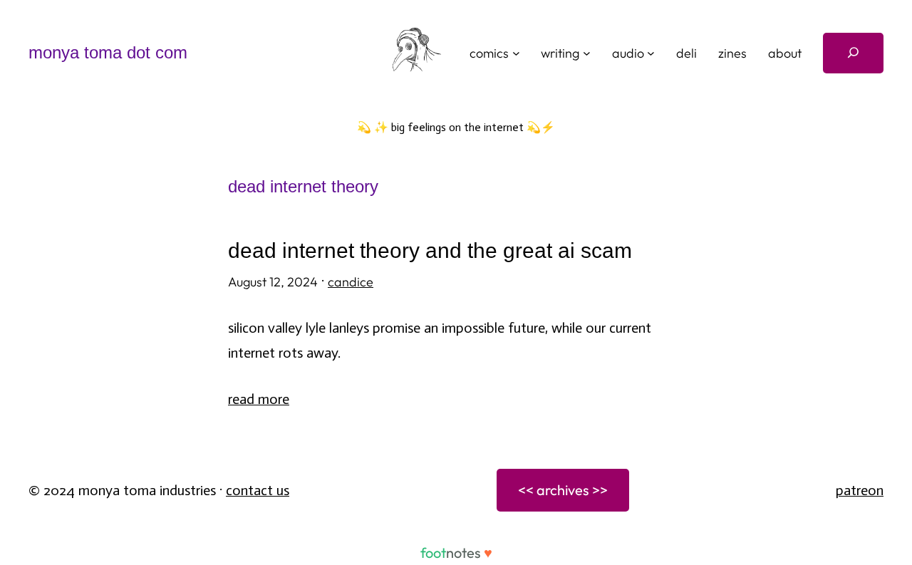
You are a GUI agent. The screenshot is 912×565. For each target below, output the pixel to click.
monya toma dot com (107, 52)
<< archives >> (563, 490)
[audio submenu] (651, 53)
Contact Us (257, 490)
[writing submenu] (587, 53)
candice (350, 282)
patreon (860, 490)
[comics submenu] (516, 53)
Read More (258, 399)
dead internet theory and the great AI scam (430, 250)
